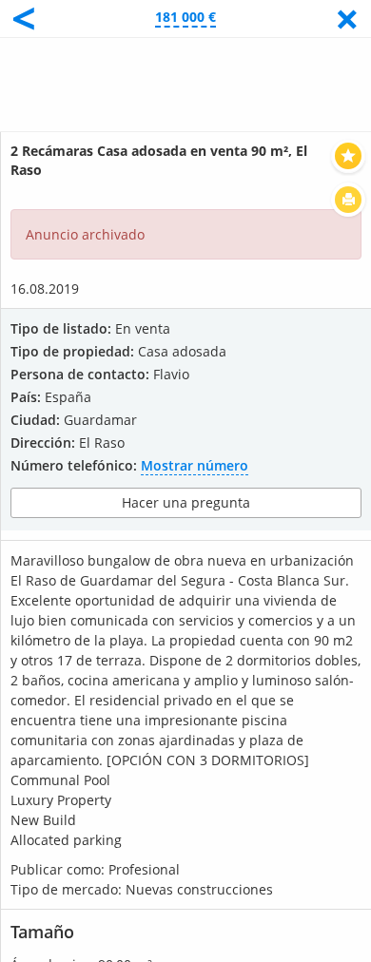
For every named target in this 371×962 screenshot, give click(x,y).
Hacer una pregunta (186, 502)
